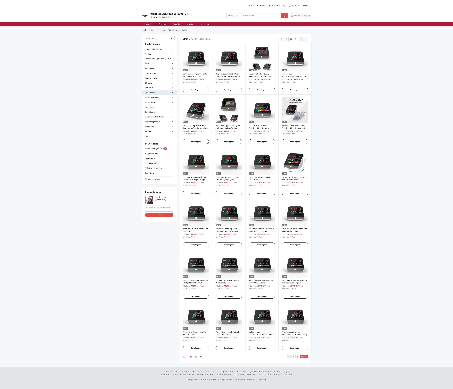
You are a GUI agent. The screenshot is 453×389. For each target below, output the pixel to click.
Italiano (211, 374)
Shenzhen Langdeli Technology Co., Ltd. (169, 14)
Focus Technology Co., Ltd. (211, 379)
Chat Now (161, 200)
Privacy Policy (261, 379)
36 (196, 357)
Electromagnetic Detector (154, 117)
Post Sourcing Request (301, 16)
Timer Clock (149, 63)
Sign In (251, 5)
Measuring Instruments (153, 49)
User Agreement (240, 379)
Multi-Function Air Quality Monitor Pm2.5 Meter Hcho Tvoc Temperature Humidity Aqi (195, 76)
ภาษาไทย (261, 374)
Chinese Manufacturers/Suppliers (198, 372)
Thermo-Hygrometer (152, 122)
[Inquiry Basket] (284, 5)
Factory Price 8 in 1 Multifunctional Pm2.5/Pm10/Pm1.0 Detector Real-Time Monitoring (295, 128)
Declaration (251, 379)
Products (162, 24)
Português (183, 374)
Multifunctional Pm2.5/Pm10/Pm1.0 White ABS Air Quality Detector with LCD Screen (262, 334)
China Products (180, 372)
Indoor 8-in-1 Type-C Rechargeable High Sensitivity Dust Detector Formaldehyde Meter (228, 128)
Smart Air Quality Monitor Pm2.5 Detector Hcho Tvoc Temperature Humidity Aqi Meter (228, 76)
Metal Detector (150, 73)
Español (175, 374)
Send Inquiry (196, 90)
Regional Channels (254, 372)
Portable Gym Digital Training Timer (158, 59)
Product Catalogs (154, 180)
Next (302, 357)
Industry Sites (241, 372)
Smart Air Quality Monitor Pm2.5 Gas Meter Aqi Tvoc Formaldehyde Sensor (195, 128)
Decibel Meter (150, 102)
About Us (176, 24)
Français (192, 374)
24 (191, 357)
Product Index (267, 372)
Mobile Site (277, 372)
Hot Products (168, 372)
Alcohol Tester (150, 126)
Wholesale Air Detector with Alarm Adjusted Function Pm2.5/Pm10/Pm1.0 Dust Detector (196, 334)
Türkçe (269, 374)
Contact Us (205, 24)
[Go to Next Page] (305, 39)
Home (147, 24)
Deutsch (218, 374)
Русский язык (201, 374)
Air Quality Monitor (152, 97)
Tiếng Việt (276, 374)
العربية (235, 374)
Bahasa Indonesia (288, 374)
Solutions (190, 24)
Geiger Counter (150, 112)
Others (147, 136)
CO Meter (148, 83)
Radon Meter (150, 68)
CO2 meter (149, 88)
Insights (286, 372)
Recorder (148, 131)
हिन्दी (254, 374)
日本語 (249, 374)
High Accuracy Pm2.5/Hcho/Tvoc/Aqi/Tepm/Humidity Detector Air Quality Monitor (296, 76)
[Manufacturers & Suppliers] (157, 4)
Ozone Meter (149, 107)
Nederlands (227, 374)
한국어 (242, 374)
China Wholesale (217, 372)
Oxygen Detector (151, 78)
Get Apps (294, 5)
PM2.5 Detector (151, 92)
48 (201, 357)
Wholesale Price (230, 372)
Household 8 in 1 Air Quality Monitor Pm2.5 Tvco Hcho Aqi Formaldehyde (260, 76)
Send (159, 215)
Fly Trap (148, 54)
